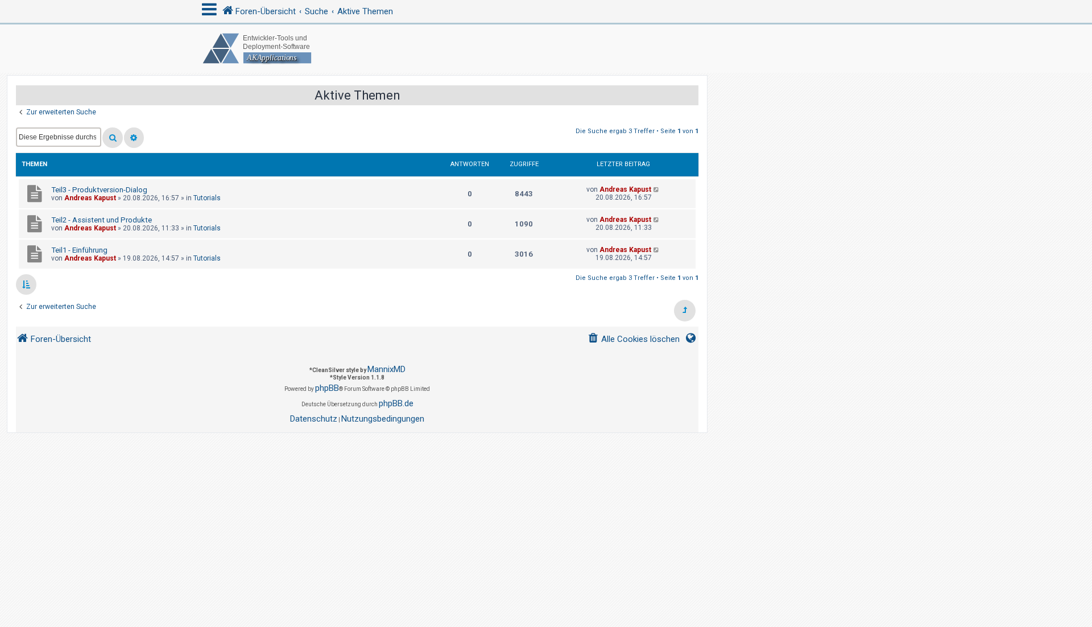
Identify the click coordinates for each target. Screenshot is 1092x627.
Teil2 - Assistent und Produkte (101, 220)
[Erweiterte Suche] (134, 137)
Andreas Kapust (90, 198)
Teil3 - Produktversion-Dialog (99, 189)
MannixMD (386, 369)
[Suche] (112, 137)
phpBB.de (396, 403)
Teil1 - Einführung (79, 250)
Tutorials (207, 198)
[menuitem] (633, 339)
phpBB (327, 388)
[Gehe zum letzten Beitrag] (656, 189)
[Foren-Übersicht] (546, 48)
